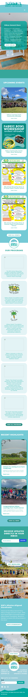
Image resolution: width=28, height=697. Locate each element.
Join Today (14, 653)
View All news (14, 520)
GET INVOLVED (14, 564)
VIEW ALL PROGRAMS (14, 424)
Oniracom (4, 694)
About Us (4, 670)
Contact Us (5, 671)
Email (2, 680)
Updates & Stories (20, 673)
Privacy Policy (4, 692)
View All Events (14, 235)
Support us (5, 673)
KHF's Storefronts (14, 624)
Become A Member (12, 45)
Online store (22, 671)
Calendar (23, 670)
